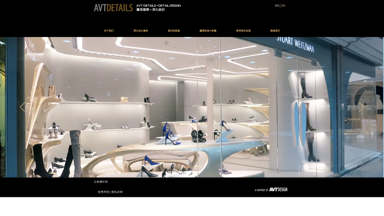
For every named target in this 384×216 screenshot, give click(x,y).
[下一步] (361, 107)
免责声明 (103, 192)
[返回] (22, 107)
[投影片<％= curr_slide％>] (184, 167)
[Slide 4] (195, 167)
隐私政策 (117, 192)
